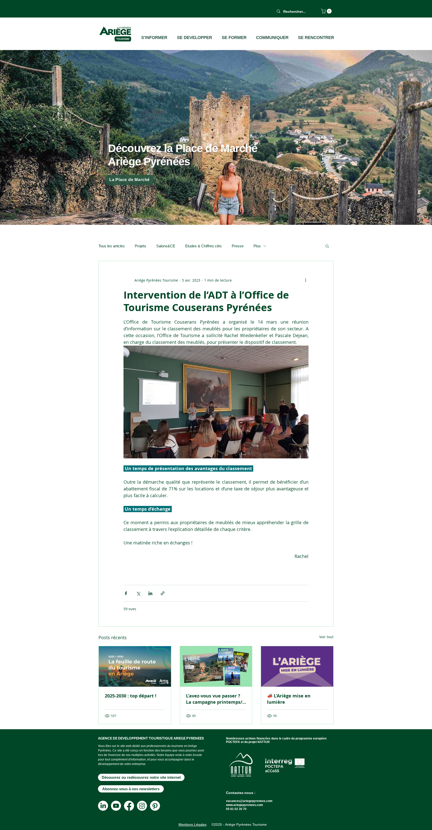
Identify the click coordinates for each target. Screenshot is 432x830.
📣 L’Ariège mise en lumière (288, 699)
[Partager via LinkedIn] (150, 593)
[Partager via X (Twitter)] (138, 593)
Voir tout (326, 636)
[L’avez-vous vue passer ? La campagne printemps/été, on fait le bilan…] (216, 666)
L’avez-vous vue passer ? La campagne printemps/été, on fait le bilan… (214, 699)
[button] (327, 11)
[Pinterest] (155, 806)
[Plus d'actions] (305, 280)
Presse (238, 246)
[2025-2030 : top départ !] (135, 666)
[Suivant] (404, 137)
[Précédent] (27, 137)
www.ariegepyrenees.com (244, 805)
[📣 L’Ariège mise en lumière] (297, 666)
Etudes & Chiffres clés (203, 246)
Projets (140, 246)
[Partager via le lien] (162, 593)
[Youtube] (116, 806)
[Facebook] (129, 806)
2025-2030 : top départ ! (130, 696)
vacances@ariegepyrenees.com (249, 801)
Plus (257, 246)
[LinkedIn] (103, 806)
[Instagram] (142, 806)
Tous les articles (111, 246)
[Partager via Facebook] (126, 593)
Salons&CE (165, 246)
